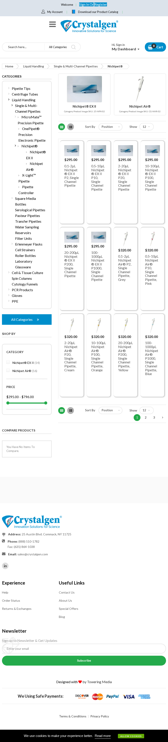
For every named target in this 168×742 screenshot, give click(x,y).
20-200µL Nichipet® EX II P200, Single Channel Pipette (71, 264)
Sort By (90, 126)
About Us (65, 600)
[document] (84, 736)
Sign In (84, 4)
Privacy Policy (99, 716)
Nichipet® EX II (26, 363)
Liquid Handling (33, 66)
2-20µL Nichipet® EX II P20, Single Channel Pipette (124, 177)
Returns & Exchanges (17, 608)
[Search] (73, 46)
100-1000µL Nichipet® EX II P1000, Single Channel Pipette (97, 266)
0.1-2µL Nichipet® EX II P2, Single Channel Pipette (71, 175)
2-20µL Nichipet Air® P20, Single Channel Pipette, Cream (70, 356)
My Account (55, 12)
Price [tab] (10, 387)
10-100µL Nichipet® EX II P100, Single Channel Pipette (152, 177)
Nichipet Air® (24, 371)
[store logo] (89, 26)
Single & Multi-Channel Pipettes (76, 66)
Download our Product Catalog (98, 12)
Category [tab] (14, 352)
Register (100, 4)
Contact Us (67, 592)
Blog (62, 617)
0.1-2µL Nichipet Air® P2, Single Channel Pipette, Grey (124, 268)
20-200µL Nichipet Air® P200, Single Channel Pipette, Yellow (125, 356)
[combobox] (23, 47)
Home (9, 66)
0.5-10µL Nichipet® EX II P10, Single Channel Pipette (98, 177)
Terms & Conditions (72, 716)
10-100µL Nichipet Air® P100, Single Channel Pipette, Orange (98, 356)
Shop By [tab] (8, 334)
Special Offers (68, 608)
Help (5, 592)
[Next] (162, 417)
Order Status (11, 600)
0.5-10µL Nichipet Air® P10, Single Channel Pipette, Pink (151, 269)
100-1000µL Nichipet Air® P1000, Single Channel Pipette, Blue (151, 358)
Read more (103, 736)
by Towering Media (97, 682)
